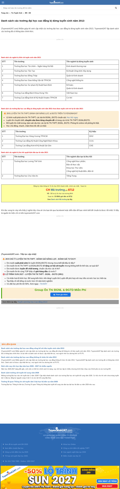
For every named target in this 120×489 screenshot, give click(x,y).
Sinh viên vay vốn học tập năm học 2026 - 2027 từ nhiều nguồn (26, 366)
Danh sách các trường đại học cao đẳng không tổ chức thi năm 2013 (28, 357)
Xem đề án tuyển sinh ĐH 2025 (16, 444)
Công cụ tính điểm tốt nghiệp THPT (76, 448)
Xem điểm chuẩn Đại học (14, 448)
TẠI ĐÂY (43, 284)
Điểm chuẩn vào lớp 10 (72, 456)
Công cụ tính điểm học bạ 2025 (16, 452)
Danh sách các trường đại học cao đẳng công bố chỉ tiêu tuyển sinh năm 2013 (32, 348)
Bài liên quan (9, 344)
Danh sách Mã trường (59, 199)
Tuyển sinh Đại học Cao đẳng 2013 (32, 302)
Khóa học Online (69, 444)
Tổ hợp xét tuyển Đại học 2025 (16, 456)
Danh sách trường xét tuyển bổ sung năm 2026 (20, 373)
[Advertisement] (60, 48)
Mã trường (58, 189)
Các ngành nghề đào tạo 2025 (74, 452)
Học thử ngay (72, 117)
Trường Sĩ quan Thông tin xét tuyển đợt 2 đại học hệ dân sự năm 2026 (29, 382)
